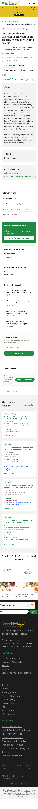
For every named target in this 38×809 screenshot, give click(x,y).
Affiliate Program (10, 714)
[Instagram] (12, 783)
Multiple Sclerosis (11, 500)
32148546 (18, 173)
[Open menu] (34, 3)
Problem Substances (12, 755)
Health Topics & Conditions (16, 730)
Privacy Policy (9, 692)
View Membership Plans (19, 238)
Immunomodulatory (12, 504)
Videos (5, 669)
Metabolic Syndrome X (13, 464)
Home (4, 21)
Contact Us (8, 688)
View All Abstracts (28, 403)
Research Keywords (12, 733)
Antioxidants (27, 466)
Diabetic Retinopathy (12, 431)
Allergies (8, 535)
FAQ (4, 707)
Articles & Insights (11, 658)
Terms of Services (11, 696)
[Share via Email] (32, 79)
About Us (6, 685)
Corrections (8, 703)
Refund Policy (30, 767)
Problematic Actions (12, 744)
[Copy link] (27, 79)
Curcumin (9, 429)
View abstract (8, 435)
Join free (19, 15)
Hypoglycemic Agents (13, 468)
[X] (26, 783)
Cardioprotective (26, 468)
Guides (5, 665)
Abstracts (12, 21)
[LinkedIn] (21, 783)
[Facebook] (16, 783)
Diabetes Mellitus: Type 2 (13, 462)
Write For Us (8, 710)
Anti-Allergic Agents (12, 537)
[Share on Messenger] (18, 79)
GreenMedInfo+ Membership (16, 672)
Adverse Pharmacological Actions (15, 750)
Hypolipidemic (10, 470)
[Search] (29, 3)
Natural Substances (12, 726)
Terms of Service (17, 767)
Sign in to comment (24, 380)
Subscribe (19, 353)
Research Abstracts (12, 661)
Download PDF (11, 70)
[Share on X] (14, 79)
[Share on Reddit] (23, 79)
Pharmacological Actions (15, 741)
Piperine (15, 429)
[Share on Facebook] (9, 79)
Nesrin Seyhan (9, 53)
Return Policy (8, 699)
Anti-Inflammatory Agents (14, 466)
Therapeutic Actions (12, 737)
